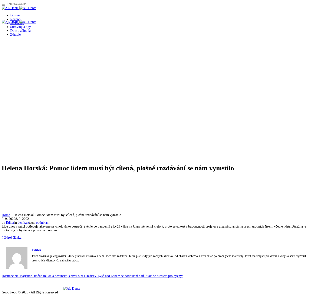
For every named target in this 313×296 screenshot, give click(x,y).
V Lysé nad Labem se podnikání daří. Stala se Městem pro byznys (138, 276)
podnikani (42, 222)
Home (6, 215)
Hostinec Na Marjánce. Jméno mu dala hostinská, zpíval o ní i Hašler (48, 276)
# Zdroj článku (12, 237)
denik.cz (23, 222)
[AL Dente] (19, 8)
